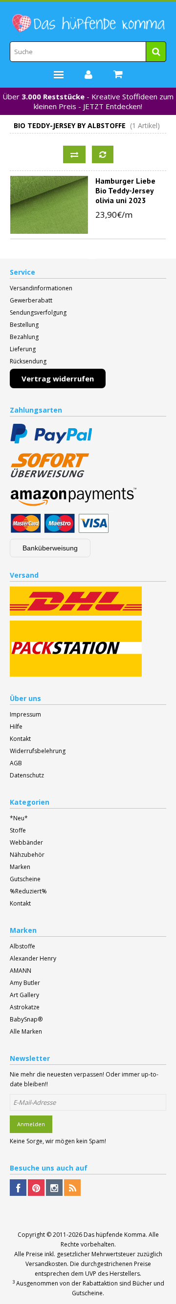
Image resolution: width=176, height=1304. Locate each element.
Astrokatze (25, 1007)
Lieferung (23, 349)
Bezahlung (24, 337)
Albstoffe (22, 946)
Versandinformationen (41, 288)
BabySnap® (26, 1019)
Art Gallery (24, 995)
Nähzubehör (27, 854)
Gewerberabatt (31, 300)
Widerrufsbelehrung (38, 751)
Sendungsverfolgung (38, 312)
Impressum (25, 714)
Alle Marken (26, 1031)
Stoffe (18, 830)
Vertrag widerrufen (58, 378)
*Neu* (19, 818)
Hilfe (16, 726)
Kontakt (20, 739)
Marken (20, 867)
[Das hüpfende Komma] (88, 23)
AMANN (20, 970)
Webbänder (26, 842)
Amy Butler (25, 983)
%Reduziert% (28, 891)
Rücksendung (28, 361)
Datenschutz (27, 775)
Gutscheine (25, 879)
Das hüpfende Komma (115, 1234)
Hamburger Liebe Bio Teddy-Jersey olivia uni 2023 (125, 190)
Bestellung (24, 325)
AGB (16, 763)
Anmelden (31, 1124)
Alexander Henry (33, 958)
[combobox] (88, 51)
